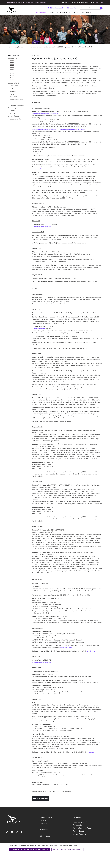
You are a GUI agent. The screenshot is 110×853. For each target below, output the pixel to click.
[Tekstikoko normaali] (89, 2)
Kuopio (12, 113)
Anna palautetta (79, 834)
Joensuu (13, 111)
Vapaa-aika (64, 12)
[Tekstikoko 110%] (91, 2)
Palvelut (53, 12)
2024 (12, 63)
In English (99, 2)
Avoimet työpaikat (17, 105)
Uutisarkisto (53, 47)
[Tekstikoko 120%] (93, 2)
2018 (11, 75)
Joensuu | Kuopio (41, 2)
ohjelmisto (91, 651)
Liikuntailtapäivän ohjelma (41, 226)
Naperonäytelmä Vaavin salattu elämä (45, 114)
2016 (11, 79)
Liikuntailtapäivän (38, 329)
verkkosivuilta (37, 169)
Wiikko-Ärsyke (13, 116)
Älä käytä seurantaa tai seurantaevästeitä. (67, 849)
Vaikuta (75, 12)
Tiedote (13, 91)
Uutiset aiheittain (14, 83)
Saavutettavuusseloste (82, 828)
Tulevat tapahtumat (15, 108)
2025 (12, 61)
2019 (12, 73)
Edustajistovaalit (16, 100)
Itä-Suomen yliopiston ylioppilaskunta (22, 47)
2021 (61, 47)
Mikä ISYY (85, 12)
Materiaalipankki (57, 8)
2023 (12, 65)
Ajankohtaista (40, 12)
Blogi (12, 102)
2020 (12, 71)
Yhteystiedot (78, 831)
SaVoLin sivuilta (66, 648)
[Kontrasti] (79, 2)
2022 (12, 67)
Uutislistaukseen (41, 798)
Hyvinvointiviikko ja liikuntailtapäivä (78, 47)
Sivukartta (71, 8)
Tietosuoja (65, 2)
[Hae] (101, 8)
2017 (11, 77)
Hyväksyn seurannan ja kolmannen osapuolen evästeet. (30, 849)
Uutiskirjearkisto (16, 119)
